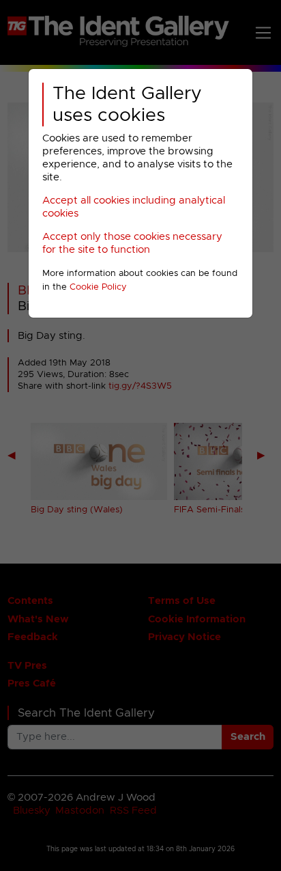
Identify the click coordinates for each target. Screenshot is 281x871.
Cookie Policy (98, 287)
